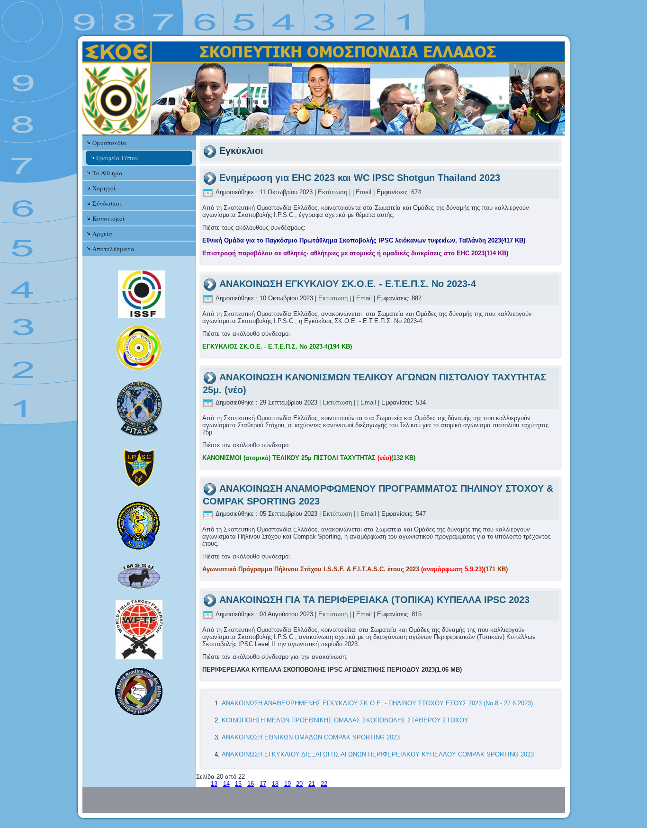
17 (263, 783)
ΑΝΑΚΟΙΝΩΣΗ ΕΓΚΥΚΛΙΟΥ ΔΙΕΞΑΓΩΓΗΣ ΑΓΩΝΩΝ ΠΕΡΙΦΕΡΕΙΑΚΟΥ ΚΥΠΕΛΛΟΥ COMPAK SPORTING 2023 (378, 754)
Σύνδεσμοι (106, 203)
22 (324, 783)
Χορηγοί (104, 188)
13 (214, 783)
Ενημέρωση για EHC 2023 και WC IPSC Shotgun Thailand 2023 (359, 177)
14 (226, 783)
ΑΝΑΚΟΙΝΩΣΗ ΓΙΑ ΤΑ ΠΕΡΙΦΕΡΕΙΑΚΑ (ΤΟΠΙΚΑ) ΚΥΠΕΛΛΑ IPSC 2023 (374, 599)
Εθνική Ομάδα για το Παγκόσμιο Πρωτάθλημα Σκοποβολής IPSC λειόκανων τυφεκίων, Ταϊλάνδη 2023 (363, 240)
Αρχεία (102, 233)
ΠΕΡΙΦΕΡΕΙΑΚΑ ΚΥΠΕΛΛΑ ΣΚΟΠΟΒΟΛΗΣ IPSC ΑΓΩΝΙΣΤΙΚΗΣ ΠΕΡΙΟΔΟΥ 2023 (332, 669)
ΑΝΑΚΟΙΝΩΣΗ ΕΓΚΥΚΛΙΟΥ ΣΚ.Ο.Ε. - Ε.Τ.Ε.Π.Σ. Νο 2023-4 (347, 284)
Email (363, 192)
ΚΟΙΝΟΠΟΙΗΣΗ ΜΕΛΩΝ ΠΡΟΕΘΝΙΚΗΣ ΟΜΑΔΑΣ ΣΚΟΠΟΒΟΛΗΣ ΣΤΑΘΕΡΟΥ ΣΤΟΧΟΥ (345, 720)
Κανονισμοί (108, 218)
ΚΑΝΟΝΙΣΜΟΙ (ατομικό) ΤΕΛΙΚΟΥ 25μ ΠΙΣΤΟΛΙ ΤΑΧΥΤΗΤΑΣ (308, 457)
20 (299, 783)
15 (238, 783)
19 (287, 783)
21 (311, 783)
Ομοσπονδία (109, 142)
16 (250, 783)
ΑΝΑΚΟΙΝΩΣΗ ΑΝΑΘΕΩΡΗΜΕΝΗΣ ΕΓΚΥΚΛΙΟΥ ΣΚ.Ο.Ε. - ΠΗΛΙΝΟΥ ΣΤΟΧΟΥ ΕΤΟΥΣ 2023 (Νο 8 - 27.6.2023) (377, 703)
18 (275, 783)
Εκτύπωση (332, 192)
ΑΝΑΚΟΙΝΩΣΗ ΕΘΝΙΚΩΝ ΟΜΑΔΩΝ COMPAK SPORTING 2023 (311, 737)
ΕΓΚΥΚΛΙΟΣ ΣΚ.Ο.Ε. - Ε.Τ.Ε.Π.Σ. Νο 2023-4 (277, 346)
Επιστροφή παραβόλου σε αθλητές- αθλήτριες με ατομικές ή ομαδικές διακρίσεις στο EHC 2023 (355, 253)
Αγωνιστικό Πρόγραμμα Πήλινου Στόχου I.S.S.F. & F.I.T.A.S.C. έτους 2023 (355, 569)
